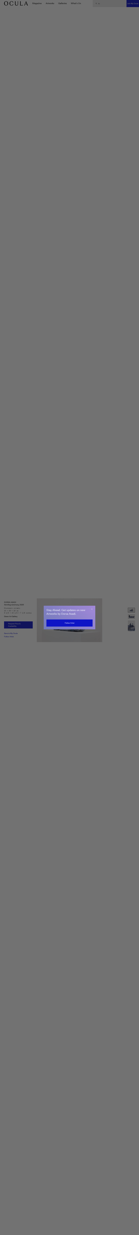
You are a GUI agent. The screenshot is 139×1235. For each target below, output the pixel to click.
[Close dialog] (92, 609)
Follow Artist (69, 623)
